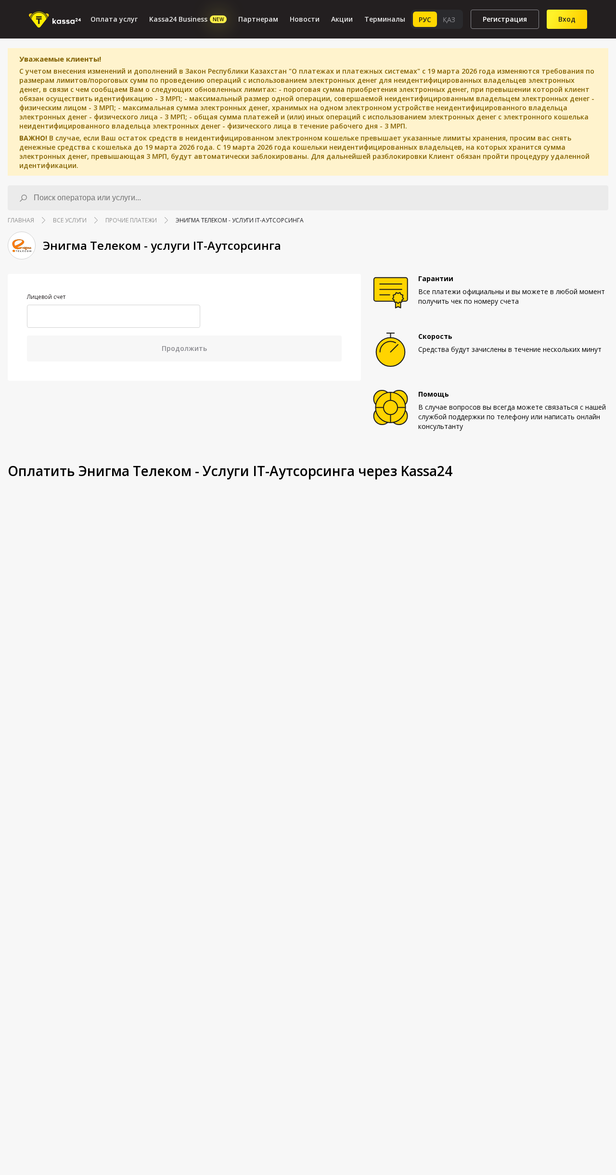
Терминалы (384, 19)
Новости (305, 19)
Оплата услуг (114, 19)
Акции (342, 19)
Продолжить (184, 348)
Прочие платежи (131, 220)
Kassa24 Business (186, 19)
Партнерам (258, 19)
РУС (425, 19)
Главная (21, 220)
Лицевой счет (46, 297)
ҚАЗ (449, 19)
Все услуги (70, 220)
